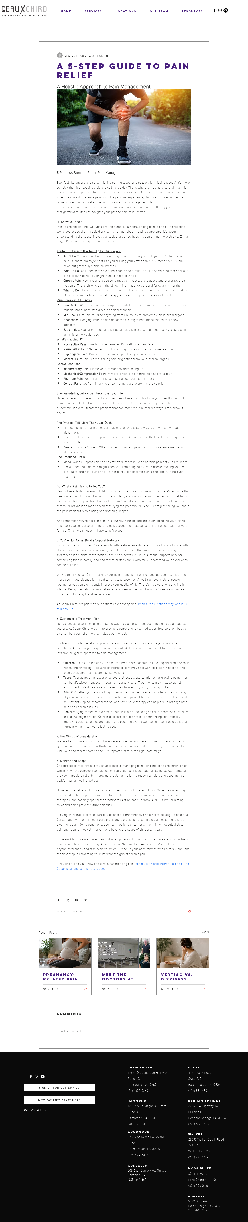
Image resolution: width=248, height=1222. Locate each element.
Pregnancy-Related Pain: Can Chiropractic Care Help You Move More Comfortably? (62, 976)
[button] (126, 11)
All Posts (45, 30)
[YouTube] (225, 10)
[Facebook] (214, 10)
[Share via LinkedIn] (76, 900)
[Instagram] (220, 10)
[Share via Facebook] (58, 900)
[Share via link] (85, 900)
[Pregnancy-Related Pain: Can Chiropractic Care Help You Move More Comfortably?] (65, 953)
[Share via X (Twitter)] (67, 900)
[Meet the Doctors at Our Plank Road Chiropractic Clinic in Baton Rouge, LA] (124, 953)
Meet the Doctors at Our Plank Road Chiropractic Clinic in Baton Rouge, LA (123, 976)
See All (205, 932)
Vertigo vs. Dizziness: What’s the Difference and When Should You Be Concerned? (182, 976)
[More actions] (189, 55)
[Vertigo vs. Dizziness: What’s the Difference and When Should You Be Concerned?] (183, 953)
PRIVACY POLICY (35, 1110)
